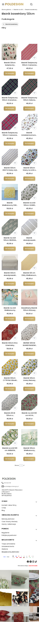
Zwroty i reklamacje (9, 524)
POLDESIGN (14, 4)
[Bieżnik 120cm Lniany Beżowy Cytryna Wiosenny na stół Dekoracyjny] (29, 367)
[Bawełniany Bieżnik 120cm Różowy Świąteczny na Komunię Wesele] (29, 297)
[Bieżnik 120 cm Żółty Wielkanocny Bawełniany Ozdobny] (29, 262)
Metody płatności (8, 519)
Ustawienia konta (8, 546)
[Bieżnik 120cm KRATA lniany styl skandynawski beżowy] (10, 157)
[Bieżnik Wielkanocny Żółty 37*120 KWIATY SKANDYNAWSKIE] (10, 192)
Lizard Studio (33, 566)
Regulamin (5, 533)
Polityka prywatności (9, 535)
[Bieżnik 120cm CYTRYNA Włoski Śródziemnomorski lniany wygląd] (10, 367)
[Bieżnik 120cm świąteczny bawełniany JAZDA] (10, 52)
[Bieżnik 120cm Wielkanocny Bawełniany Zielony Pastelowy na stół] (29, 437)
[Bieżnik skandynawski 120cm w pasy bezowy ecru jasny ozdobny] (29, 227)
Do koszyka (9, 73)
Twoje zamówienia (8, 544)
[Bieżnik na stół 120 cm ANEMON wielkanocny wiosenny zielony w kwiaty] (10, 437)
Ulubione (5, 549)
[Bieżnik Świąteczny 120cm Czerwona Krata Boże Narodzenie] (10, 122)
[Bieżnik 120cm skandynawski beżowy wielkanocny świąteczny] (10, 262)
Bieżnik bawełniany (31, 9)
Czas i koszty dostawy (9, 521)
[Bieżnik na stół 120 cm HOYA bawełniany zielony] (29, 402)
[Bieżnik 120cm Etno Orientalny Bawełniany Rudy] (10, 332)
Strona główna (6, 9)
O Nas (4, 508)
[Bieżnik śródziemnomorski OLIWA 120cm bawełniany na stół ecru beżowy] (29, 122)
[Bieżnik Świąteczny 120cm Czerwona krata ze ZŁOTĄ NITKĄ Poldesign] (29, 52)
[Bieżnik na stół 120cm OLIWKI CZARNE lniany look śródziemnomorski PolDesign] (29, 192)
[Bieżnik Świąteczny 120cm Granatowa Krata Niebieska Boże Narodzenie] (10, 87)
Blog (3, 510)
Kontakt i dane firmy (9, 505)
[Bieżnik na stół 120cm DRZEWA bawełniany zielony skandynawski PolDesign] (10, 227)
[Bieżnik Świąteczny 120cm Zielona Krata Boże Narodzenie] (29, 87)
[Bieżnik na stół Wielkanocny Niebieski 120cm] (10, 297)
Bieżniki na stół (18, 9)
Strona (17, 465)
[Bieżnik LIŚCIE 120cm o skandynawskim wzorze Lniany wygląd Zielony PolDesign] (10, 402)
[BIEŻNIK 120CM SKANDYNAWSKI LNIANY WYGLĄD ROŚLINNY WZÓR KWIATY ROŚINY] (29, 332)
